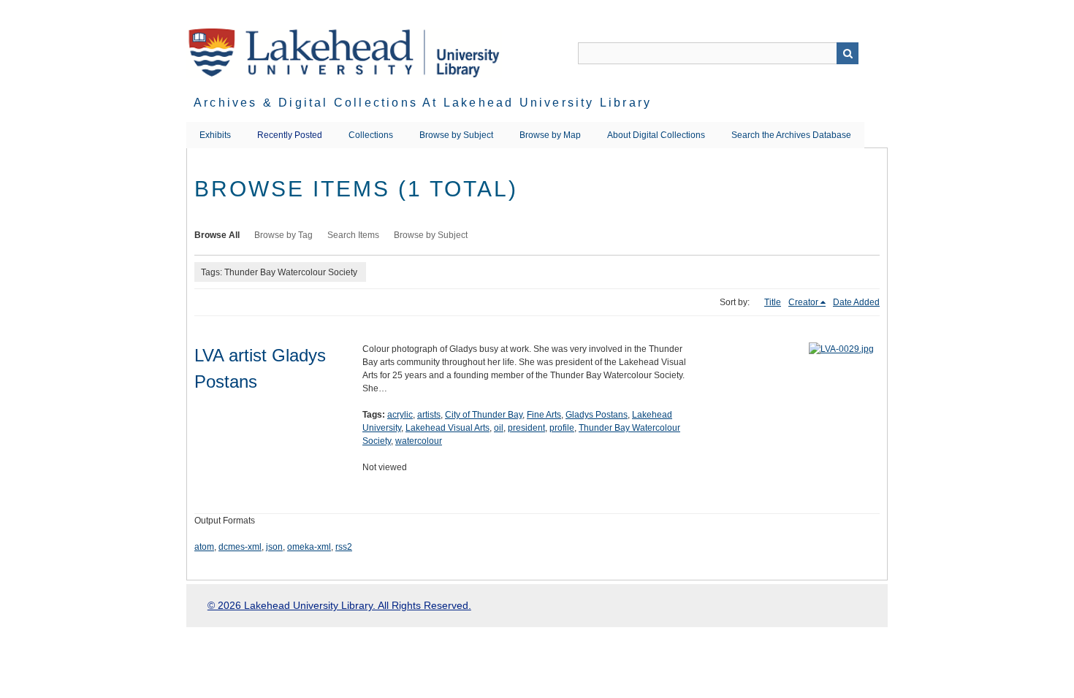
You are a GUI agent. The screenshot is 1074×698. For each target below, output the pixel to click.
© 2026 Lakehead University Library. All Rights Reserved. (339, 605)
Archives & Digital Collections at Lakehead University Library (423, 102)
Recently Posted (289, 135)
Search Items (353, 235)
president (526, 428)
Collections (371, 135)
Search (847, 53)
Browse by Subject (456, 135)
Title (772, 302)
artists (429, 415)
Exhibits (215, 135)
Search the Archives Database (791, 135)
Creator (803, 302)
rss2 (343, 547)
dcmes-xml (240, 547)
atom (204, 547)
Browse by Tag (283, 235)
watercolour (418, 441)
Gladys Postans (596, 415)
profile (561, 428)
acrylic (400, 415)
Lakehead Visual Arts (447, 428)
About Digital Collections (656, 135)
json (274, 547)
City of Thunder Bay (483, 415)
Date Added (856, 302)
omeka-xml (309, 547)
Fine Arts (544, 415)
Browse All (217, 235)
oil (498, 428)
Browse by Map (550, 135)
